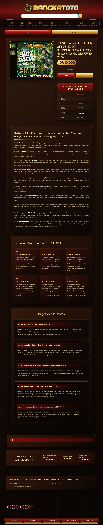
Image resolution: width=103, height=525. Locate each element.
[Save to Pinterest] (22, 507)
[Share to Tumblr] (31, 507)
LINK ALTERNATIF (71, 520)
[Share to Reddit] (26, 507)
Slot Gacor (71, 69)
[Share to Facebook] (13, 507)
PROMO (15, 520)
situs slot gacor (28, 483)
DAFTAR (75, 32)
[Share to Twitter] (9, 507)
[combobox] (50, 16)
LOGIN (28, 32)
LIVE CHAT (90, 520)
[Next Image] (51, 60)
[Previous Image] (18, 60)
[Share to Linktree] (17, 507)
